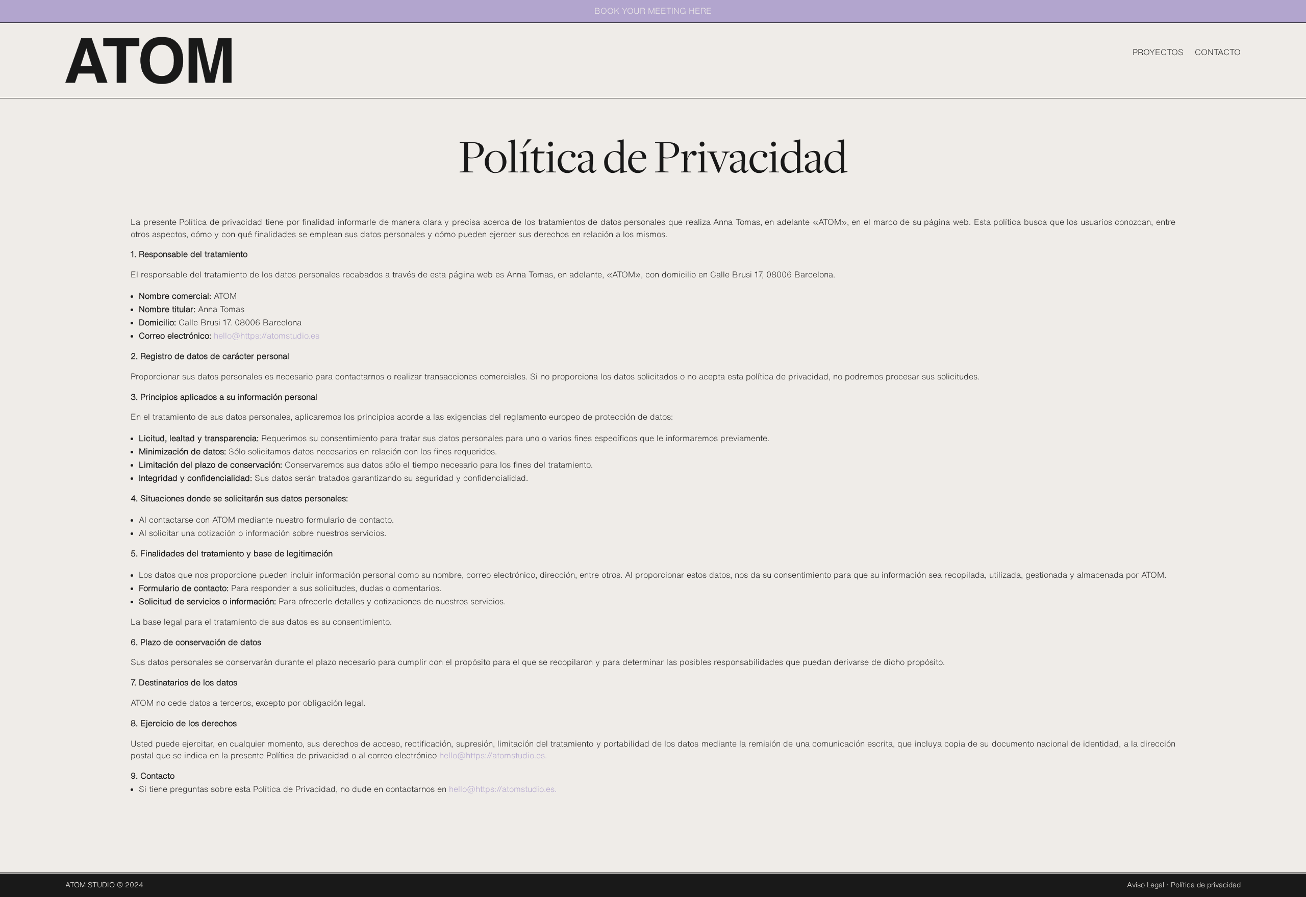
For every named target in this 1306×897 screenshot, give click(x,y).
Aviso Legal (1145, 884)
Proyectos (1158, 52)
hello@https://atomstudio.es (266, 335)
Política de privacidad (1206, 884)
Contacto (1218, 52)
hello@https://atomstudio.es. (493, 755)
